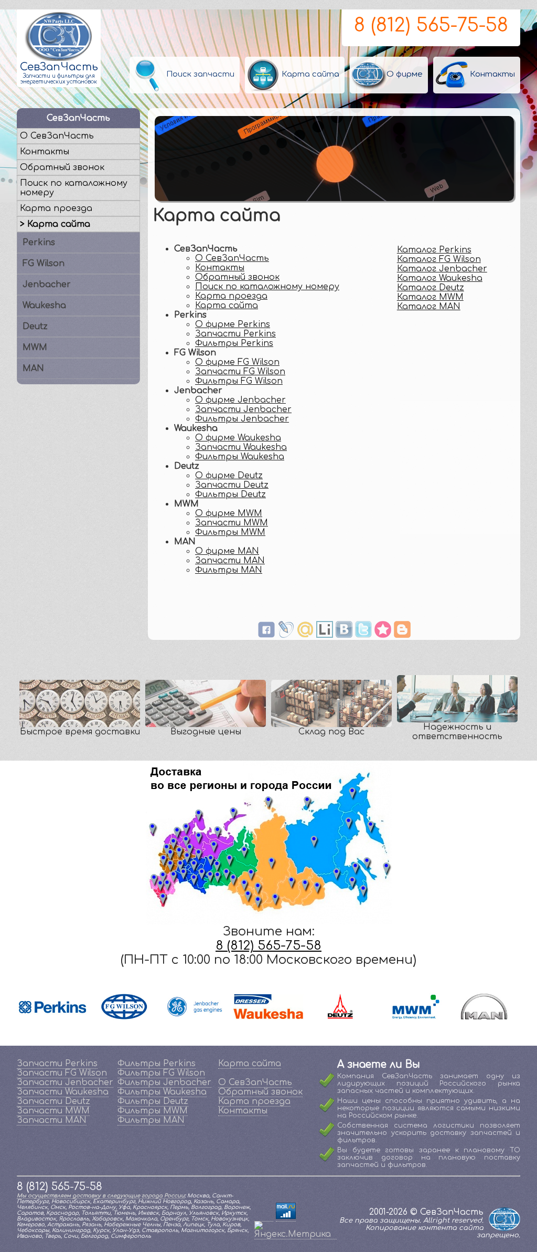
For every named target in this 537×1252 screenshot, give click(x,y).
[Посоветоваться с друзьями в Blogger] (402, 635)
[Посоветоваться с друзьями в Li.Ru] (324, 635)
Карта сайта (226, 305)
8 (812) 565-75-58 (431, 25)
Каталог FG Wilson (439, 259)
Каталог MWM (430, 297)
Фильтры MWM (230, 532)
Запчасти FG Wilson (240, 371)
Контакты (219, 267)
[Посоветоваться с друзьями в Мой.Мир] (305, 635)
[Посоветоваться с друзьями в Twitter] (363, 635)
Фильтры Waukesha (239, 456)
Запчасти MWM (231, 523)
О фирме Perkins (232, 324)
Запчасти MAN (230, 560)
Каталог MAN (428, 306)
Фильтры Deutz (230, 494)
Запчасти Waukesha (241, 447)
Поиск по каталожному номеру (267, 286)
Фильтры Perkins (234, 343)
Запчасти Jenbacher (243, 409)
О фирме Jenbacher (240, 400)
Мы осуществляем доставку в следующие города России (101, 1195)
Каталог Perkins (434, 250)
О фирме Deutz (229, 475)
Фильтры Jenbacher (242, 419)
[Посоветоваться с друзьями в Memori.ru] (382, 635)
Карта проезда (231, 296)
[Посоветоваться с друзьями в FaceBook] (266, 635)
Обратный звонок (237, 277)
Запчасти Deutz (231, 485)
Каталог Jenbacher (442, 268)
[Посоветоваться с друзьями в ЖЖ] (285, 635)
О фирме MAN (227, 551)
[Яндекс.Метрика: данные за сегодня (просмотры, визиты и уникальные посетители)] (295, 1230)
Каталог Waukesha (439, 278)
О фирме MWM (228, 513)
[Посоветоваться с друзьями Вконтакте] (344, 635)
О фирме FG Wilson (237, 362)
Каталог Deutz (430, 287)
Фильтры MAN (228, 570)
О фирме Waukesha (238, 438)
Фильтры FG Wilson (239, 381)
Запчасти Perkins (235, 334)
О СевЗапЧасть (232, 258)
